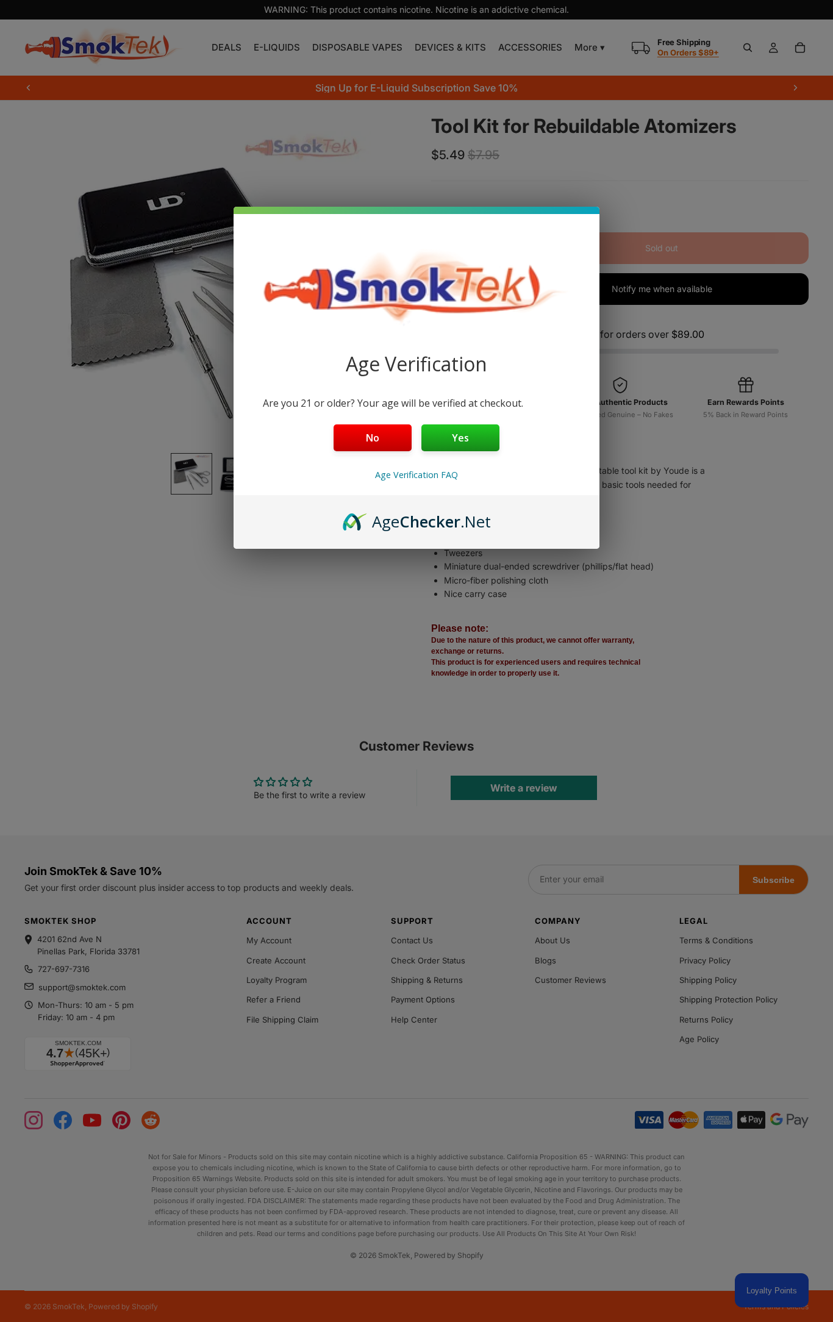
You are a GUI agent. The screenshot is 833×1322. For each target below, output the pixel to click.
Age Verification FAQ (416, 475)
